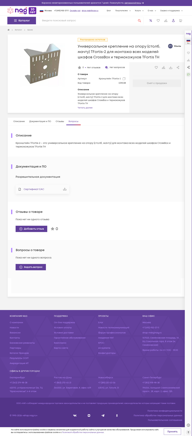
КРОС (101, 343)
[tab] (19, 121)
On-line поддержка (64, 322)
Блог (109, 10)
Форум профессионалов (112, 332)
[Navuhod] (89, 415)
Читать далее (85, 107)
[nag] (117, 415)
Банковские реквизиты (22, 343)
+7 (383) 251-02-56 (106, 382)
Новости (14, 327)
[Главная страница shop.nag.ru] (22, 10)
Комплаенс (60, 343)
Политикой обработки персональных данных (83, 432)
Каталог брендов (19, 353)
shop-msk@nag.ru (90, 10)
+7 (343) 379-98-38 (18, 382)
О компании (16, 322)
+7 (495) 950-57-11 (61, 10)
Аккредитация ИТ (19, 363)
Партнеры (15, 348)
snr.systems (104, 348)
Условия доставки (64, 332)
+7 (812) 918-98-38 (151, 382)
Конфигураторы (107, 353)
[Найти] (139, 20)
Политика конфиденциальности (164, 410)
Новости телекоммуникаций (113, 327)
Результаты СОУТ (19, 358)
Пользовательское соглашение (165, 420)
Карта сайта (61, 348)
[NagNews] (103, 415)
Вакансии (15, 332)
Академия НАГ (106, 337)
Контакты (15, 337)
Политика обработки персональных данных (158, 415)
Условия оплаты (63, 327)
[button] (96, 3)
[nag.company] (75, 415)
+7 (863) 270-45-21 (62, 382)
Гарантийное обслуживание (70, 337)
